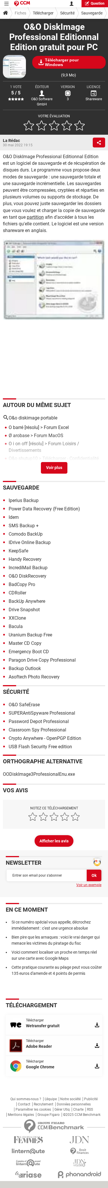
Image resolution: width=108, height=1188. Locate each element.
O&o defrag (20, 467)
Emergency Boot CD (29, 651)
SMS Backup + (24, 525)
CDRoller (17, 593)
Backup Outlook (25, 668)
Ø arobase (19, 435)
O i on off (18, 443)
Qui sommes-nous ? (25, 1099)
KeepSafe (18, 551)
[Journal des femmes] (28, 1139)
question (98, 3)
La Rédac (11, 140)
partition (35, 217)
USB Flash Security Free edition (40, 746)
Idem (14, 517)
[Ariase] (28, 1174)
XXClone (17, 618)
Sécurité (67, 13)
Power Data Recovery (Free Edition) (44, 509)
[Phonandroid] (79, 1174)
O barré (16, 427)
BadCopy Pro (22, 584)
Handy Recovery (25, 559)
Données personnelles (74, 1104)
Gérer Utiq (62, 1109)
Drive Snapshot (24, 609)
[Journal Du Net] (79, 1139)
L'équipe (51, 1099)
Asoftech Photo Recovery (34, 677)
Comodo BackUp (26, 534)
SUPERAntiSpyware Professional (42, 713)
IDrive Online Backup (30, 542)
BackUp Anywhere (27, 601)
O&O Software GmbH (41, 101)
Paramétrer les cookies (33, 1109)
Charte (78, 1109)
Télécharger (43, 13)
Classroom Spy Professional (37, 730)
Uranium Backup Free (30, 635)
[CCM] (22, 3)
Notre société (70, 1099)
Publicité (91, 1099)
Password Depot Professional (39, 721)
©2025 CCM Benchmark (82, 1115)
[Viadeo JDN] (79, 1163)
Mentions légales (21, 1115)
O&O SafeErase (24, 704)
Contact (24, 1104)
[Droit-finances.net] (79, 1151)
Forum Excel (56, 427)
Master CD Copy (25, 643)
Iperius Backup (24, 500)
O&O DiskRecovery (27, 576)
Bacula (16, 626)
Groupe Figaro (48, 1115)
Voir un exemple (88, 885)
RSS (90, 1109)
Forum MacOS (48, 435)
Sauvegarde (92, 13)
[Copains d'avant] (28, 1163)
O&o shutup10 (23, 458)
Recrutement (43, 1104)
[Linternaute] (28, 1151)
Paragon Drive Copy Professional (42, 660)
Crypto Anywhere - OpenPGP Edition (45, 738)
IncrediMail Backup (28, 567)
